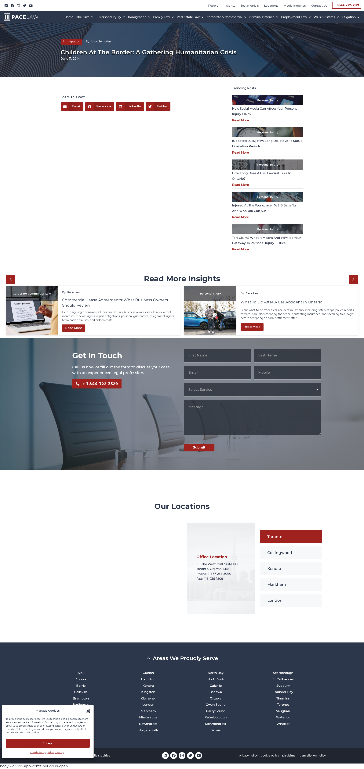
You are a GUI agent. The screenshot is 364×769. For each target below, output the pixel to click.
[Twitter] (24, 6)
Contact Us (319, 5)
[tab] (291, 536)
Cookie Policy (38, 752)
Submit (199, 447)
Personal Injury (267, 100)
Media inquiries (295, 5)
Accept (48, 743)
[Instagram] (18, 6)
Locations (271, 5)
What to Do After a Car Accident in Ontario (282, 302)
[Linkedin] (6, 6)
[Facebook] (12, 6)
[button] (88, 711)
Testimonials (250, 5)
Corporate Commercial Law (32, 293)
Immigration (71, 41)
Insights (229, 5)
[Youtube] (31, 6)
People (213, 5)
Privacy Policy (56, 752)
